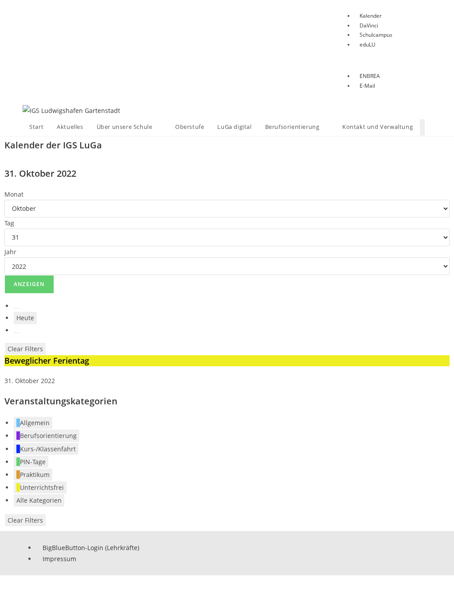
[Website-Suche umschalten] (422, 127)
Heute (25, 318)
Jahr (10, 252)
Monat (13, 194)
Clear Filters (25, 349)
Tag (9, 223)
